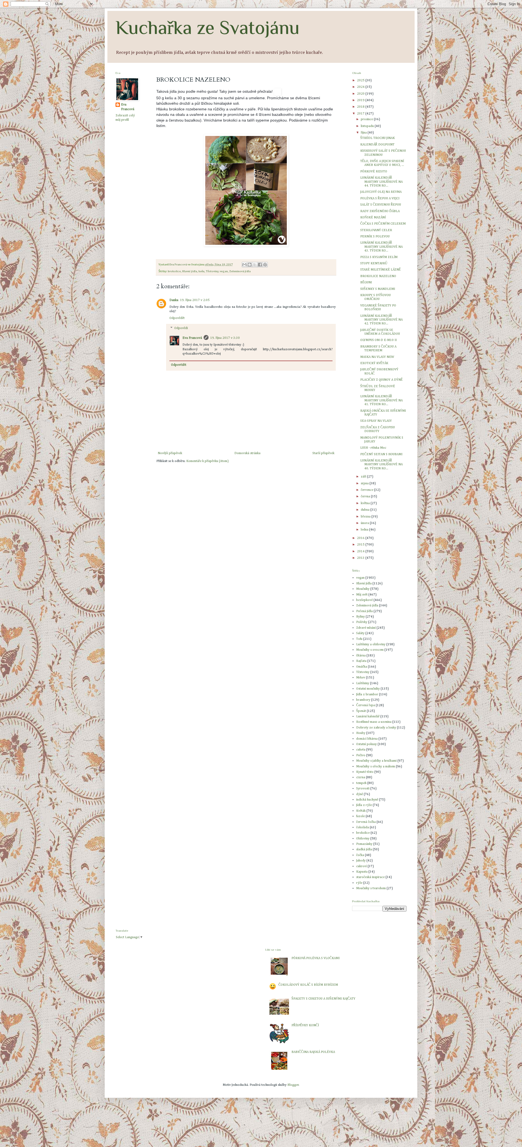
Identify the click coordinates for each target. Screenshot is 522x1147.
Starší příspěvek (323, 453)
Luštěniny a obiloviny (371, 644)
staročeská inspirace (370, 877)
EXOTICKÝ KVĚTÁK (374, 363)
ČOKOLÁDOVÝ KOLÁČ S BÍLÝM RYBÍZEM (308, 985)
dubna (365, 510)
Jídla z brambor (367, 694)
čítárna (361, 655)
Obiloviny (362, 838)
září (364, 476)
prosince (367, 119)
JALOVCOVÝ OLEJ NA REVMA (381, 192)
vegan (224, 271)
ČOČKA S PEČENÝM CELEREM (383, 223)
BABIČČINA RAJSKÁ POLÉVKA (313, 1052)
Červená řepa (365, 705)
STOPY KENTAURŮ (373, 263)
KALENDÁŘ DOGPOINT (377, 144)
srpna (365, 483)
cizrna (360, 777)
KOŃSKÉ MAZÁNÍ (373, 217)
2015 (361, 544)
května (366, 503)
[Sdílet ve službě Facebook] (260, 264)
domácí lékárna (367, 738)
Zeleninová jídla (240, 271)
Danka (173, 300)
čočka (360, 855)
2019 (361, 100)
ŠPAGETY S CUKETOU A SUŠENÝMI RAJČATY (323, 998)
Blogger (293, 1085)
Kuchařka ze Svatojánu (208, 27)
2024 (361, 87)
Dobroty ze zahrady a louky (376, 727)
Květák (361, 811)
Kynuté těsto (365, 772)
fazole (360, 816)
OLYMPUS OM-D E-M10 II (378, 340)
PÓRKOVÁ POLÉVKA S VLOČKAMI (315, 958)
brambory (363, 700)
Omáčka (361, 666)
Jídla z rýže (364, 805)
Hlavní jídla (189, 271)
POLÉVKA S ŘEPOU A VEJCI (379, 198)
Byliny (360, 616)
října (364, 132)
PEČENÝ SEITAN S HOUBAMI (381, 454)
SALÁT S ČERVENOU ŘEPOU (380, 204)
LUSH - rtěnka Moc (373, 448)
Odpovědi (181, 328)
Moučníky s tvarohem (371, 888)
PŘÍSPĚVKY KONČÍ (305, 1025)
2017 (361, 113)
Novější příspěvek (170, 453)
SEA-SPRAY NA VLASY (376, 421)
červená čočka (366, 822)
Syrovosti (362, 788)
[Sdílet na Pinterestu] (265, 264)
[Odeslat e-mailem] (244, 264)
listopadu (368, 126)
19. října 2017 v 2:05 (195, 300)
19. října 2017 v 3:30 (225, 338)
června (366, 496)
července (367, 490)
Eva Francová (192, 338)
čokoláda (362, 827)
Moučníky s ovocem (370, 650)
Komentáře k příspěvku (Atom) (207, 461)
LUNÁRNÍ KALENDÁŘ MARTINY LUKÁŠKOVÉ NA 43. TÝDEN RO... (381, 246)
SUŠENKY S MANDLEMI (377, 289)
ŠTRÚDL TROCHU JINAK (377, 138)
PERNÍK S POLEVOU (375, 236)
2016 (361, 538)
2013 (361, 558)
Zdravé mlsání (366, 628)
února (365, 523)
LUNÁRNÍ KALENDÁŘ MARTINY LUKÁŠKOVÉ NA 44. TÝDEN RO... (381, 181)
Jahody (361, 860)
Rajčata (361, 661)
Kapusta (362, 871)
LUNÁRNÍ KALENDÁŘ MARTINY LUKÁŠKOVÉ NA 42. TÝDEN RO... (381, 320)
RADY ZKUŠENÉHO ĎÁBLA (380, 211)
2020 (361, 93)
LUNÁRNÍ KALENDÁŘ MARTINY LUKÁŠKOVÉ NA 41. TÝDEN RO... (381, 400)
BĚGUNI (366, 282)
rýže (359, 883)
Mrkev (360, 677)
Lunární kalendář (368, 716)
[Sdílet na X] (254, 264)
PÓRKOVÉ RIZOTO (373, 171)
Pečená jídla (364, 611)
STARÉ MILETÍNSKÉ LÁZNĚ (380, 269)
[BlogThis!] (249, 264)
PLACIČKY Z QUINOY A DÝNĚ (381, 380)
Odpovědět (177, 318)
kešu (201, 271)
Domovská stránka (247, 453)
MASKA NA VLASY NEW (377, 357)
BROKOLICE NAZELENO (378, 276)
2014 (361, 551)
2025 (361, 80)
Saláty (360, 633)
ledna (365, 529)
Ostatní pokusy (366, 744)
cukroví (361, 866)
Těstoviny (212, 271)
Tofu (359, 639)
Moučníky (362, 589)
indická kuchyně (367, 799)
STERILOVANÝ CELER (376, 230)
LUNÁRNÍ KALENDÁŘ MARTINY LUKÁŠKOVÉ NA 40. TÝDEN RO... (381, 464)
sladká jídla (364, 849)
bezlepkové (364, 600)
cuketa (360, 749)
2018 (361, 106)
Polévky (361, 622)
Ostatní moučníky (368, 688)
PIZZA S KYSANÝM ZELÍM (378, 257)
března (366, 516)
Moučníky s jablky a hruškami (376, 760)
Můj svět (362, 594)
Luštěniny (362, 683)
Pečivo (360, 755)
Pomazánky (364, 844)
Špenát (361, 711)
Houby (360, 733)
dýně (359, 794)
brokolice (174, 271)
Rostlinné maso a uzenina (373, 722)
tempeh (361, 783)
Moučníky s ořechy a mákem (375, 766)
